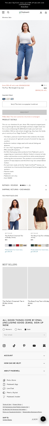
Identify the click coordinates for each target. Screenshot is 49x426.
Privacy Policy (17, 404)
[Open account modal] (40, 13)
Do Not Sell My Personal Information (14, 409)
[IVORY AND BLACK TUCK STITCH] (47, 245)
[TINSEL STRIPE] (39, 245)
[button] (43, 418)
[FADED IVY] (36, 245)
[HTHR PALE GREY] (6, 245)
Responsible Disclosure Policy (32, 412)
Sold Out (24, 112)
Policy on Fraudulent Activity (12, 412)
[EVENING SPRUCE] (32, 245)
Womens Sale (6, 17)
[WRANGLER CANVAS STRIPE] (24, 245)
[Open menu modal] (3, 13)
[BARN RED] (17, 245)
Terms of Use (7, 404)
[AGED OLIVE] (21, 245)
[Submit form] (44, 335)
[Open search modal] (8, 13)
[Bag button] (45, 13)
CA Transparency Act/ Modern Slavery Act (15, 407)
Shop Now (24, 6)
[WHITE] (13, 245)
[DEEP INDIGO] (10, 245)
